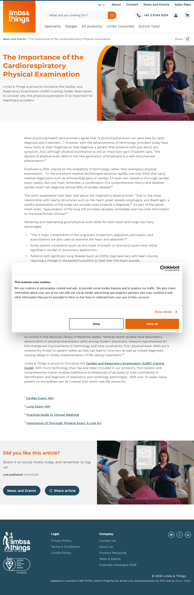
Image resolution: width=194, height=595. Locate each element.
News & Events (110, 559)
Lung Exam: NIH (38, 406)
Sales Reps (183, 4)
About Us (106, 547)
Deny (96, 323)
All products (92, 26)
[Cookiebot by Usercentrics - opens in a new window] (162, 268)
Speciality (53, 26)
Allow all (152, 323)
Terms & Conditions (65, 547)
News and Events (156, 4)
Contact (132, 4)
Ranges (71, 26)
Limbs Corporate (120, 26)
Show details (163, 311)
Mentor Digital (183, 581)
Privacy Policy (61, 540)
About (116, 4)
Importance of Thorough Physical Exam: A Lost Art (64, 423)
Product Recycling (112, 553)
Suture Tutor (149, 26)
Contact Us (107, 540)
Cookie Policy (61, 553)
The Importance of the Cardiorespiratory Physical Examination (70, 38)
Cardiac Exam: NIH (40, 398)
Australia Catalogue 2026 (118, 565)
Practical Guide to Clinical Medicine (53, 415)
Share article (65, 491)
